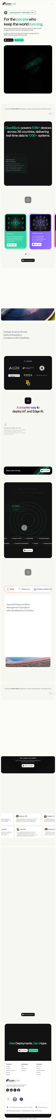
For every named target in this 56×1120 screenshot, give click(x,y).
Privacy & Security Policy (27, 1110)
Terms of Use (38, 1110)
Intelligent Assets (10, 1070)
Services (8, 1074)
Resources (24, 1068)
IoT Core (8, 1066)
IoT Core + (8, 1068)
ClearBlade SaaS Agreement (13, 1110)
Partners (38, 1074)
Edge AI (8, 1072)
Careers (38, 1068)
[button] (10, 589)
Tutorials (23, 1070)
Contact (38, 1072)
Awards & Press (40, 1070)
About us (38, 1066)
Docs (22, 1066)
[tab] (26, 254)
